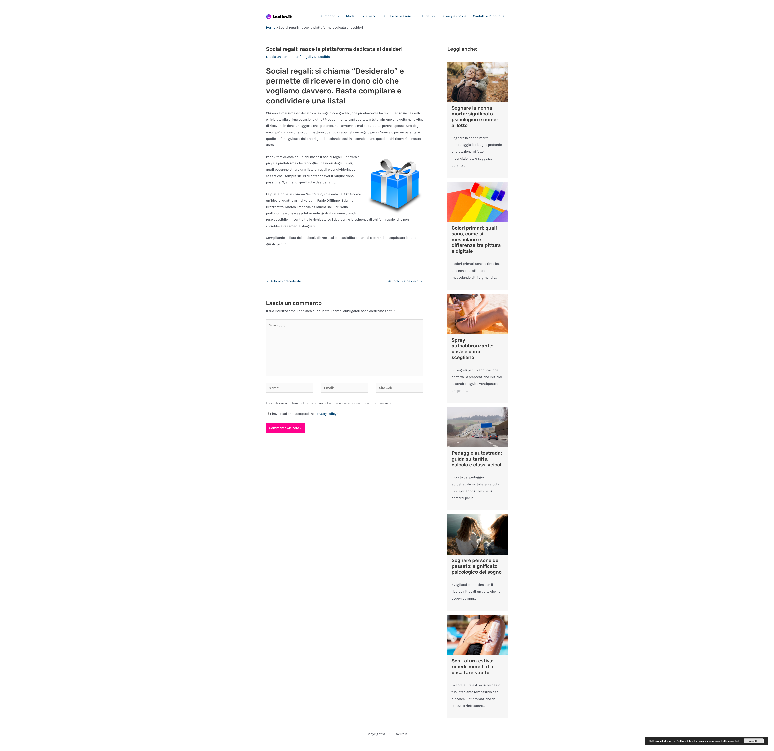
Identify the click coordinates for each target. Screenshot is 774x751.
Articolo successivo (405, 281)
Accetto (753, 741)
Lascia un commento (282, 57)
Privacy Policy (326, 414)
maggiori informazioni (727, 741)
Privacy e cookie (453, 16)
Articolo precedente (283, 281)
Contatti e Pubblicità (489, 16)
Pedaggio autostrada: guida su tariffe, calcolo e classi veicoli (477, 459)
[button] (337, 16)
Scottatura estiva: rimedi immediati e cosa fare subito (473, 666)
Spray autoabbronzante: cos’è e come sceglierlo (473, 348)
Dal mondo (326, 16)
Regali (306, 57)
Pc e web (368, 16)
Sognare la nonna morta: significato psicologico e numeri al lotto (476, 116)
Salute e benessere (396, 16)
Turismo (428, 16)
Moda (350, 16)
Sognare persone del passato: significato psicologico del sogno (477, 566)
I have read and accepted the (304, 414)
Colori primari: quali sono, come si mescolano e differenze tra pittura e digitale (476, 239)
